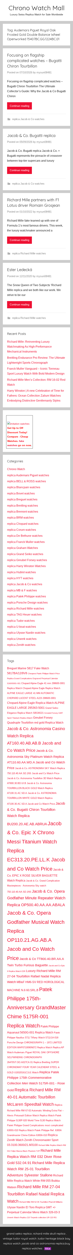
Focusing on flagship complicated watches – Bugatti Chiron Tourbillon (34, 61)
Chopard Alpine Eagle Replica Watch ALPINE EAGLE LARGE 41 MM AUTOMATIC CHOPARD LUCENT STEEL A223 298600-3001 (33, 693)
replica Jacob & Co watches (28, 119)
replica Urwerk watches (21, 638)
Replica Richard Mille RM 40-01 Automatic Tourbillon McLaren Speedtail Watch (34, 1097)
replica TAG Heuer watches (24, 614)
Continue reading (19, 105)
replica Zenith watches (21, 644)
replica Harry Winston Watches (26, 566)
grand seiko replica (19, 1233)
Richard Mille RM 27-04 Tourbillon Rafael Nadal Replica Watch (35, 1194)
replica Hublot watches (21, 572)
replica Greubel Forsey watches (27, 560)
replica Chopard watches (22, 523)
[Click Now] (18, 423)
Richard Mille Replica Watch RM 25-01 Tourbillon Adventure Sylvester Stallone (36, 1169)
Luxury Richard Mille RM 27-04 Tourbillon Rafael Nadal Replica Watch (34, 976)
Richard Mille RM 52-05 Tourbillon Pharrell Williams (41, 1202)
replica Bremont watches (22, 511)
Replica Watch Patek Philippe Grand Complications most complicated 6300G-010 (35, 1125)
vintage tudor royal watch (19, 1238)
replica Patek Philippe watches (26, 596)
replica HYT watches (20, 578)
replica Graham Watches (22, 547)
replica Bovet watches (21, 493)
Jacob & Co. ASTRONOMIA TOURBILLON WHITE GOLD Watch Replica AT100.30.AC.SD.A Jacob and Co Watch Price (31, 798)
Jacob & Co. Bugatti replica (31, 135)
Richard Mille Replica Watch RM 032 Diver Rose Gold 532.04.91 (34, 1157)
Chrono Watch (16, 469)
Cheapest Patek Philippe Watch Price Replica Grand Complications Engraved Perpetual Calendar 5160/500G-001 (33, 678)
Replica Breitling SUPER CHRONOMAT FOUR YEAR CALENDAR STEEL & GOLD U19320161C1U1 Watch (33, 1067)
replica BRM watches (20, 517)
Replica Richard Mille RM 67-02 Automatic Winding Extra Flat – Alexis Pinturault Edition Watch (35, 1110)
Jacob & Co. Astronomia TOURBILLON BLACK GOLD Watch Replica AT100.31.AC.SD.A (30, 788)
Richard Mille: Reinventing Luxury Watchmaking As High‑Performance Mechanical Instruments (29, 346)
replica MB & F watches (22, 590)
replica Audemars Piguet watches (28, 475)
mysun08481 (44, 72)
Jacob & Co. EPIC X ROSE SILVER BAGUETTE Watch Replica (35, 875)
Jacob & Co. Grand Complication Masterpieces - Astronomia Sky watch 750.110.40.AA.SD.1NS (33, 886)
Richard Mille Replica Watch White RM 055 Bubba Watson (35, 1181)
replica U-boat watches (21, 626)
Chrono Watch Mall (36, 8)
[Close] (31, 417)
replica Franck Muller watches (26, 541)
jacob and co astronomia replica (43, 1243)
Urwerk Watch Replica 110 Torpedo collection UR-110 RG (32, 1217)
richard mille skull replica (49, 1233)
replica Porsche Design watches (27, 602)
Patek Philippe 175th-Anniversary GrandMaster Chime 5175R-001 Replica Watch (36, 1007)
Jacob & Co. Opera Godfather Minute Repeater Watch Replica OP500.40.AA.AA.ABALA (36, 898)
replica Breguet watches (22, 499)
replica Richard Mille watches (29, 253)
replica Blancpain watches (23, 487)
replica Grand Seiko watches (25, 554)
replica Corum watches (21, 529)
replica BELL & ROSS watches (26, 481)
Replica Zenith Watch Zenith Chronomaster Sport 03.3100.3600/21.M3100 (32, 1140)
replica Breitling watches (22, 505)
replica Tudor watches (21, 620)
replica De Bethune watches (25, 535)
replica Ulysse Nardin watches (26, 632)
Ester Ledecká (19, 269)
